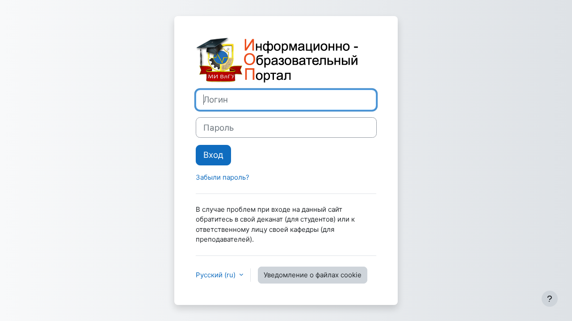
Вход (213, 155)
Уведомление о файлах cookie (313, 275)
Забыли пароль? (222, 177)
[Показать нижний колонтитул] (550, 299)
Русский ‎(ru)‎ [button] (216, 275)
